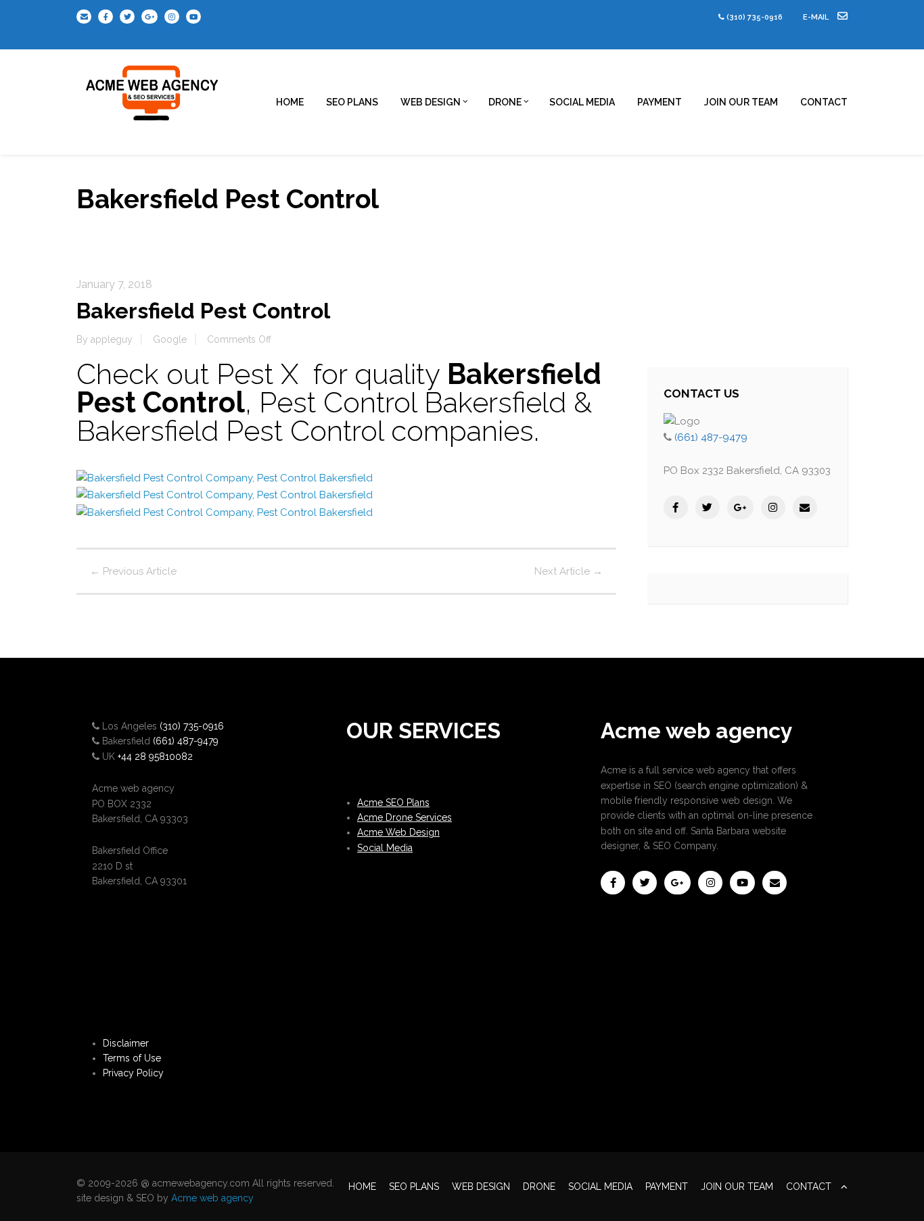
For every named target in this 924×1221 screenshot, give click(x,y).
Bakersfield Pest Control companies (305, 431)
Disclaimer (126, 1043)
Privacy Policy (133, 1073)
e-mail (817, 17)
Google (170, 339)
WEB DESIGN (430, 102)
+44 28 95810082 (155, 756)
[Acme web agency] (152, 88)
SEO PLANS (352, 102)
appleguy (112, 339)
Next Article (568, 571)
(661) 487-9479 (710, 437)
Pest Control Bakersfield (412, 402)
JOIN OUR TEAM (741, 102)
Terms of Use (132, 1058)
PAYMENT (659, 102)
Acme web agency (212, 1198)
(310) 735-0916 (754, 17)
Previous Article (133, 571)
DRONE (505, 102)
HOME (290, 102)
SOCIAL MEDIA (582, 102)
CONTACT (824, 102)
